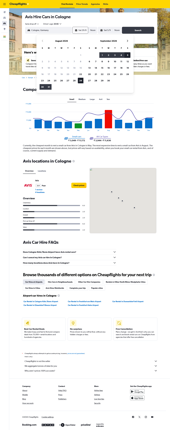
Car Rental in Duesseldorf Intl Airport (127, 301)
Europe (30, 78)
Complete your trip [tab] (78, 288)
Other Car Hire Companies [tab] (89, 282)
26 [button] (61, 80)
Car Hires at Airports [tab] (33, 282)
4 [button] (55, 61)
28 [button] (74, 80)
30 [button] (42, 87)
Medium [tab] (82, 99)
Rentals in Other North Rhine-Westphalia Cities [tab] (125, 282)
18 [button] (55, 74)
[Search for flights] (4, 12)
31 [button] (49, 87)
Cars (23, 78)
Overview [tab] (29, 171)
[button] (4, 4)
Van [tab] (108, 99)
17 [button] (49, 74)
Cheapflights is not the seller (37, 361)
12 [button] (61, 68)
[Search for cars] (4, 23)
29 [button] (80, 80)
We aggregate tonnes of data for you (41, 366)
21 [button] (74, 74)
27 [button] (68, 80)
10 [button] (49, 68)
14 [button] (74, 68)
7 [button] (74, 61)
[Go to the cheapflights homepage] (19, 4)
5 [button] (61, 61)
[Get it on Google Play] (137, 391)
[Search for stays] (4, 17)
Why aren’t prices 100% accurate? (40, 371)
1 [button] (80, 55)
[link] (78, 185)
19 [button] (61, 74)
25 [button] (55, 80)
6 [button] (68, 61)
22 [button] (80, 74)
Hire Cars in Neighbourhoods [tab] (60, 282)
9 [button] (42, 68)
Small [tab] (71, 99)
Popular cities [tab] (97, 288)
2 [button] (42, 61)
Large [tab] (92, 99)
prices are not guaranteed (75, 353)
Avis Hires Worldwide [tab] (55, 288)
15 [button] (81, 68)
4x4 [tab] (100, 99)
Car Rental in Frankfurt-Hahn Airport (83, 305)
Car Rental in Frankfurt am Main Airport (84, 301)
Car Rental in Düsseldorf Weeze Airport (40, 305)
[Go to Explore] (4, 29)
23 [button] (42, 80)
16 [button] (42, 74)
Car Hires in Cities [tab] (32, 288)
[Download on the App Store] (137, 398)
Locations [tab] (42, 171)
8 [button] (80, 61)
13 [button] (68, 68)
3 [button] (48, 61)
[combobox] (32, 24)
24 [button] (48, 80)
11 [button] (55, 68)
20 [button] (68, 74)
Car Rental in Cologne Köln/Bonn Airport (41, 301)
